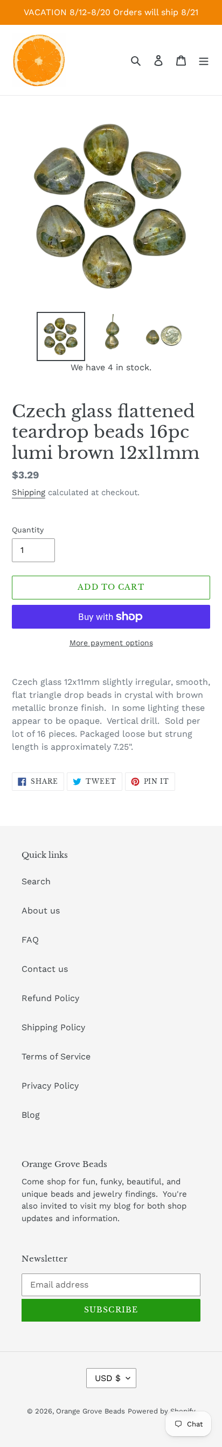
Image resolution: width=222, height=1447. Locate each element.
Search (36, 881)
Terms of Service (56, 1056)
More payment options (111, 642)
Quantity (28, 529)
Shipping (28, 492)
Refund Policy (50, 998)
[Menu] (203, 60)
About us (41, 910)
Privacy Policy (50, 1086)
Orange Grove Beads (90, 1411)
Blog (31, 1115)
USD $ (108, 1378)
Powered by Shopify (162, 1411)
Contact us (45, 969)
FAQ (30, 940)
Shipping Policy (53, 1027)
